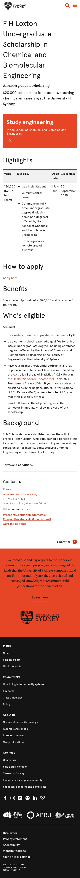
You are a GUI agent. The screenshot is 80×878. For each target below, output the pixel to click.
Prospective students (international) (27, 519)
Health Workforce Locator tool (33, 379)
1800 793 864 (28, 494)
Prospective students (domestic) (25, 515)
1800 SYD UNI (11, 494)
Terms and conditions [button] (18, 465)
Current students (14, 524)
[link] (40, 653)
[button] (67, 6)
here (14, 278)
